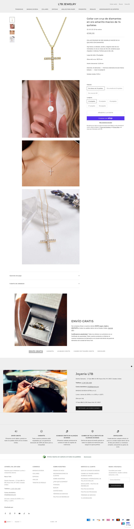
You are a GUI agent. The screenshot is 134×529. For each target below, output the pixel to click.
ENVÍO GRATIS (36, 351)
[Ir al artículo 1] (12, 19)
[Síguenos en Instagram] (10, 513)
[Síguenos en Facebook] (5, 513)
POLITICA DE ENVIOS (87, 489)
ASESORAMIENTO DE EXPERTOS (109, 9)
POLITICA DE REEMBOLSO (61, 497)
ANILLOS (35, 479)
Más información (87, 456)
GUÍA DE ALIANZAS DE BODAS (90, 470)
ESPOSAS (55, 9)
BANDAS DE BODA (32, 9)
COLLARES (45, 9)
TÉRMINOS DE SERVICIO (60, 494)
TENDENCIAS (19, 9)
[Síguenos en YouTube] (19, 513)
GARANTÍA (50, 351)
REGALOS (93, 9)
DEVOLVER (101, 351)
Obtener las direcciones (89, 408)
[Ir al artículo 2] (12, 26)
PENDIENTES (82, 9)
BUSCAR (55, 488)
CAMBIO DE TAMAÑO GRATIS (84, 351)
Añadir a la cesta (105, 113)
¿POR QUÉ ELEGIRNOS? (60, 482)
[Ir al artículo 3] (12, 32)
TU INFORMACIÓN (86, 498)
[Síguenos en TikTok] (24, 513)
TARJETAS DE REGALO (39, 482)
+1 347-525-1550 (87, 383)
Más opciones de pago (105, 122)
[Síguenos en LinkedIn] (29, 513)
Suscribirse (116, 485)
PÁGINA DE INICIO (58, 470)
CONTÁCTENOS (58, 491)
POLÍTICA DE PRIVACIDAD (89, 492)
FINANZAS (56, 485)
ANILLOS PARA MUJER (68, 9)
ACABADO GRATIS (63, 351)
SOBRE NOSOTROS (59, 479)
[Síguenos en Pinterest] (15, 513)
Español (17, 521)
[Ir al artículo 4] (12, 39)
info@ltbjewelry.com (93, 387)
